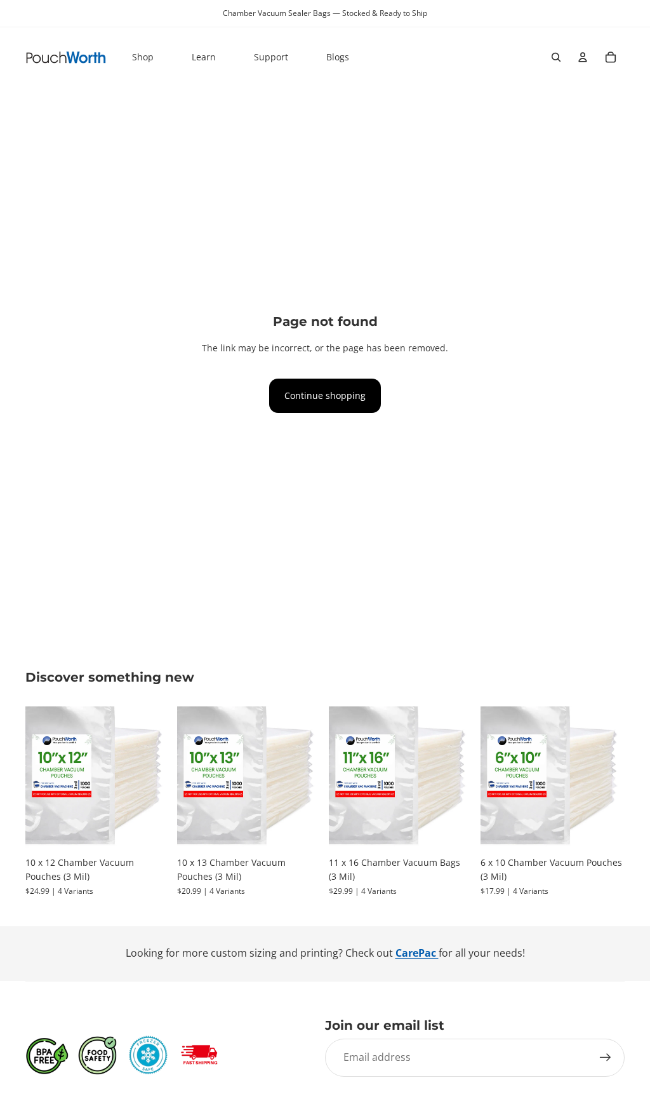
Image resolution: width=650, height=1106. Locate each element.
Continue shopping (325, 395)
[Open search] (556, 57)
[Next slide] (159, 778)
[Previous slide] (35, 778)
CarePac (417, 953)
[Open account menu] (583, 57)
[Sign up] (605, 1057)
